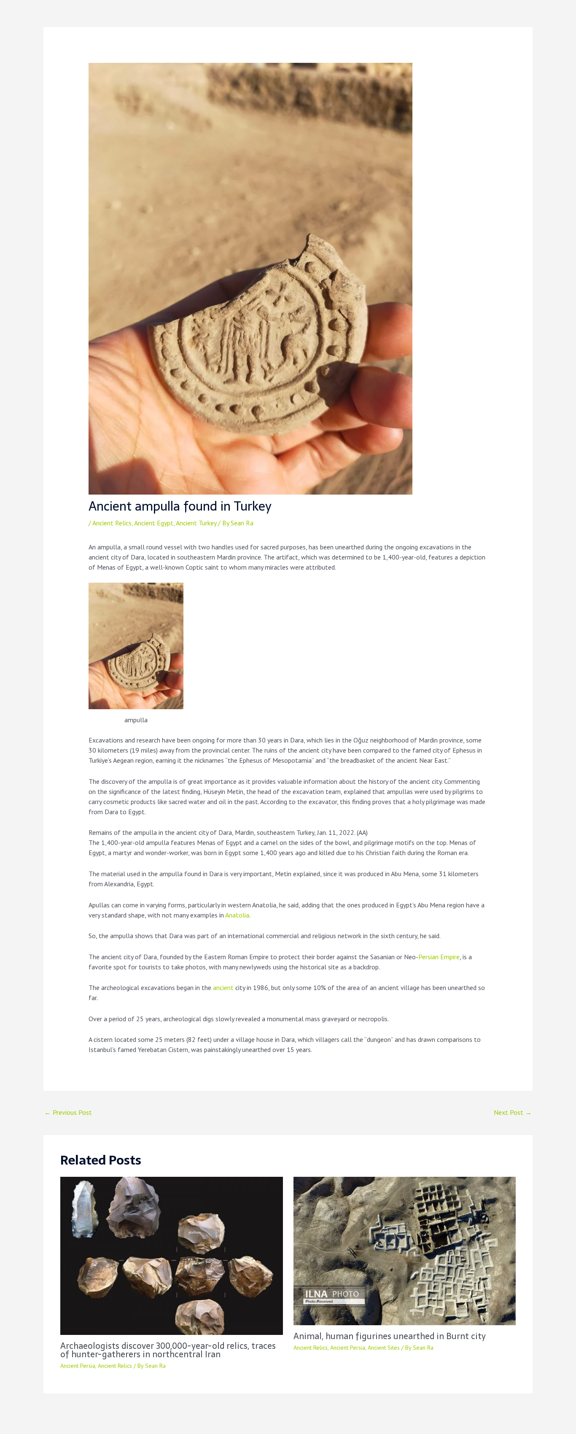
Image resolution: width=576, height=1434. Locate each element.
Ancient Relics (112, 523)
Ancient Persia (77, 1365)
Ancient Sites (384, 1347)
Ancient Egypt (153, 523)
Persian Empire (439, 956)
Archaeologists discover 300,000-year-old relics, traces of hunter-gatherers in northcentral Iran (168, 1350)
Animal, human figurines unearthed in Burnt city (389, 1336)
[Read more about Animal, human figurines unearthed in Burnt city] (404, 1250)
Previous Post (68, 1112)
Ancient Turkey (196, 523)
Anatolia (237, 915)
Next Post (513, 1112)
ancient (223, 987)
